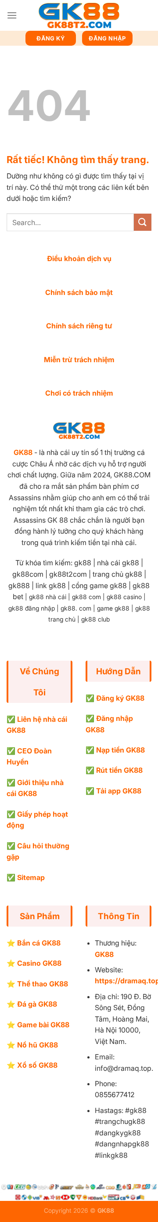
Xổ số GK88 (37, 1065)
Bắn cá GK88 (39, 942)
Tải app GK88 (118, 790)
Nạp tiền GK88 (120, 750)
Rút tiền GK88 (119, 770)
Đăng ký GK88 (120, 698)
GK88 (23, 452)
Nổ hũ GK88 (37, 1044)
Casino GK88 (39, 963)
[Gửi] (142, 222)
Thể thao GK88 (42, 983)
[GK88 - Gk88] (79, 15)
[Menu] (12, 15)
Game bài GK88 (43, 1024)
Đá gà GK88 (37, 1004)
